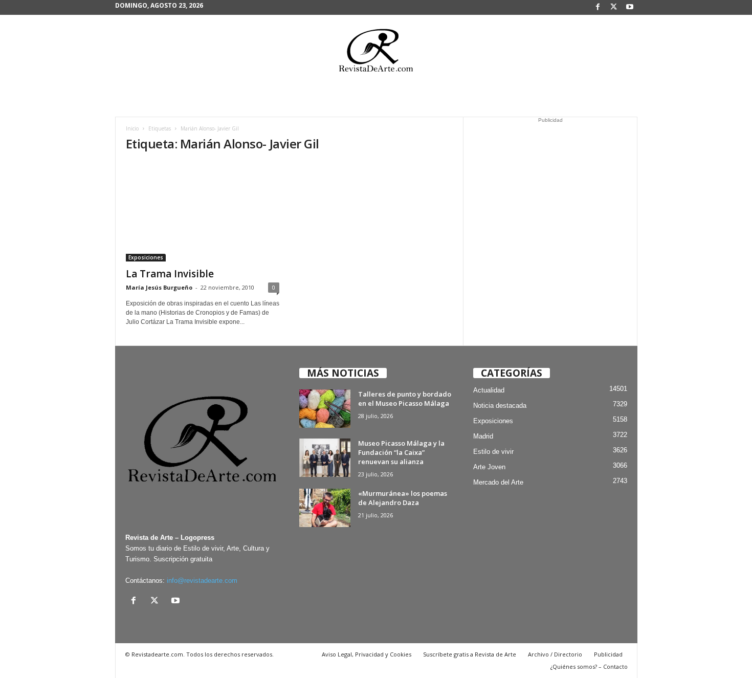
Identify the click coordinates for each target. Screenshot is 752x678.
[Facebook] (598, 7)
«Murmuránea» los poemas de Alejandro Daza (402, 498)
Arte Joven (489, 467)
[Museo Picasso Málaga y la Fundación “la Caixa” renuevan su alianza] (324, 458)
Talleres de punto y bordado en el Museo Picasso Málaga (404, 398)
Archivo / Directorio (555, 654)
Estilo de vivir (493, 451)
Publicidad (608, 654)
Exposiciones (145, 257)
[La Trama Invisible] (202, 211)
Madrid (483, 436)
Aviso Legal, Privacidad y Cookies (366, 654)
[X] (614, 7)
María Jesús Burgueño (159, 287)
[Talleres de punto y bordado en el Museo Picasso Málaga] (324, 408)
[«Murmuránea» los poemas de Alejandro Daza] (324, 508)
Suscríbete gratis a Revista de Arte (469, 654)
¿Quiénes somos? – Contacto (589, 666)
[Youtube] (630, 7)
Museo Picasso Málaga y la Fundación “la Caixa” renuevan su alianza (401, 452)
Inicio (132, 128)
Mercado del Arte (498, 482)
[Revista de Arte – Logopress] (376, 53)
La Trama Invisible (170, 273)
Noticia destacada (499, 405)
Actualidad (488, 390)
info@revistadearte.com (202, 580)
